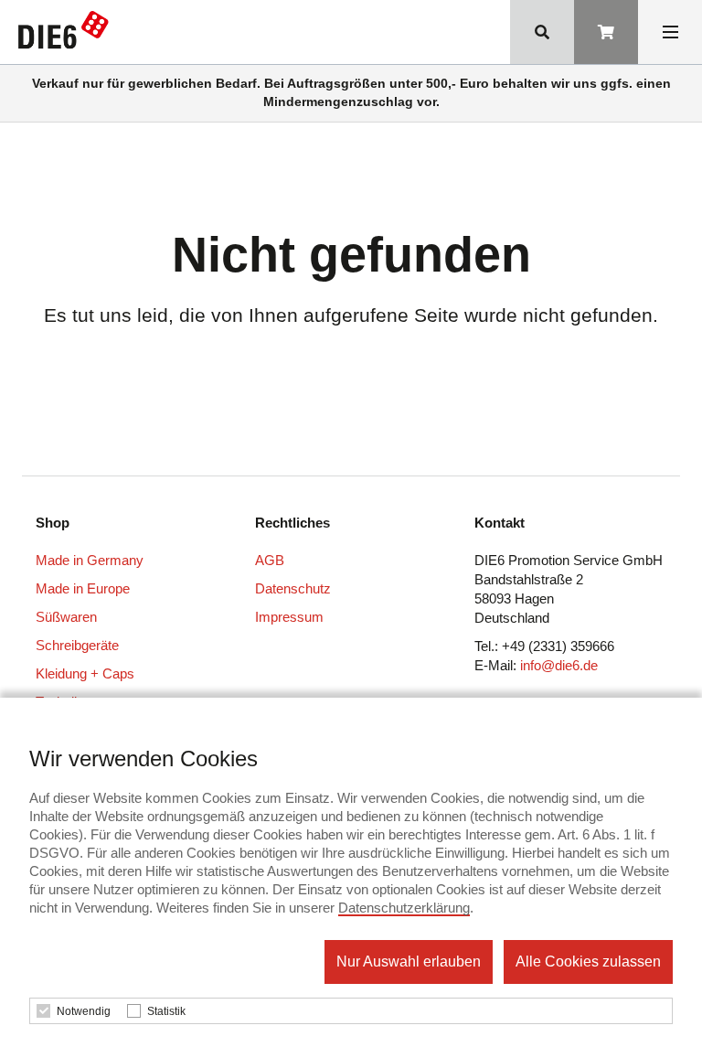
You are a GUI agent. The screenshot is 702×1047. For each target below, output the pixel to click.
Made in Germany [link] (90, 560)
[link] (67, 34)
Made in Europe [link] (83, 588)
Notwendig (84, 1011)
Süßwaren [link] (66, 617)
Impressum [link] (289, 617)
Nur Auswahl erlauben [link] (408, 961)
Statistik (166, 1011)
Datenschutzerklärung (404, 907)
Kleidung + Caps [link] (85, 673)
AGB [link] (269, 560)
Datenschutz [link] (293, 588)
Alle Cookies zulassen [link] (588, 961)
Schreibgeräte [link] (77, 645)
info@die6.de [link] (559, 665)
